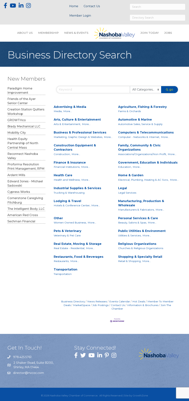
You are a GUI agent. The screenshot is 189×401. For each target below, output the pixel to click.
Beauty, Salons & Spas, (132, 222)
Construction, (62, 154)
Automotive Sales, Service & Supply (140, 124)
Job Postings (100, 305)
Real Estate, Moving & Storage (78, 244)
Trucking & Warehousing (69, 192)
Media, (58, 111)
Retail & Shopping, (129, 261)
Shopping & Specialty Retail (140, 256)
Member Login (80, 15)
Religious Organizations (137, 244)
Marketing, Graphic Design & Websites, (78, 137)
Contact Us (92, 6)
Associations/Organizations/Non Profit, (142, 154)
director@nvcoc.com (28, 373)
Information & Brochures (142, 305)
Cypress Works (18, 192)
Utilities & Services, (129, 235)
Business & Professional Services (80, 132)
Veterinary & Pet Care (67, 235)
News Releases (97, 301)
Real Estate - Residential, (69, 248)
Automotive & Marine (135, 119)
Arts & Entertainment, (67, 124)
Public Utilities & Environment (142, 231)
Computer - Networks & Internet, (139, 137)
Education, (125, 166)
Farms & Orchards (129, 111)
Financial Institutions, (67, 166)
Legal (122, 188)
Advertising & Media (70, 107)
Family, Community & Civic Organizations (139, 147)
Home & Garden (130, 175)
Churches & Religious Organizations (140, 248)
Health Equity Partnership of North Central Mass (22, 143)
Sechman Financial (21, 221)
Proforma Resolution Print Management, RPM (25, 166)
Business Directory (73, 301)
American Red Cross (22, 215)
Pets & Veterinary (67, 231)
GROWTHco (16, 120)
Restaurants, (61, 261)
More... (67, 111)
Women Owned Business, (70, 222)
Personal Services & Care (138, 218)
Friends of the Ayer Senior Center (21, 101)
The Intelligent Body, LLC (26, 209)
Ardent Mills (16, 175)
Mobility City (16, 132)
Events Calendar (119, 301)
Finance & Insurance (70, 162)
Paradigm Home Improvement (19, 90)
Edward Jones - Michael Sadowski (25, 183)
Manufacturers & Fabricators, (136, 209)
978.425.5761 (22, 357)
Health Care (63, 175)
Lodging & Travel (67, 201)
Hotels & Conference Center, (72, 205)
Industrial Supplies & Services (77, 188)
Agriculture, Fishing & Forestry (142, 107)
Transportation (65, 269)
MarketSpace (81, 305)
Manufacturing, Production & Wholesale (141, 203)
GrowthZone (140, 395)
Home (73, 6)
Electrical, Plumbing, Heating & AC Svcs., (143, 179)
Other (58, 218)
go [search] (171, 89)
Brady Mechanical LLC (23, 126)
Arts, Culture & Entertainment (77, 119)
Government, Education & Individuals (148, 162)
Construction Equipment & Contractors (75, 147)
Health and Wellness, (67, 179)
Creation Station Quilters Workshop (25, 111)
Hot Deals (138, 301)
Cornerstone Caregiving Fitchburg (25, 200)
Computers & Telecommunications (146, 132)
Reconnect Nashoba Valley (22, 156)
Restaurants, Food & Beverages (78, 256)
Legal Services (127, 192)
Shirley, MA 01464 (33, 365)
